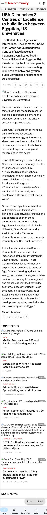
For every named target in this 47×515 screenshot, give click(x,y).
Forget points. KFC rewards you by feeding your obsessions (23, 412)
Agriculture (41, 9)
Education (12, 9)
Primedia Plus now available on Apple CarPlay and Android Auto (22, 389)
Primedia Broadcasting (11, 394)
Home (3, 9)
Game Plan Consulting (10, 482)
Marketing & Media (26, 9)
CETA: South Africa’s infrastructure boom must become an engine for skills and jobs (23, 445)
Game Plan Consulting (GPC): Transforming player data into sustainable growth (20, 474)
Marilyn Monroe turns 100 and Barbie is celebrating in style (21, 342)
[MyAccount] (44, 3)
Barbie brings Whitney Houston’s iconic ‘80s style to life (22, 365)
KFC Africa (6, 418)
